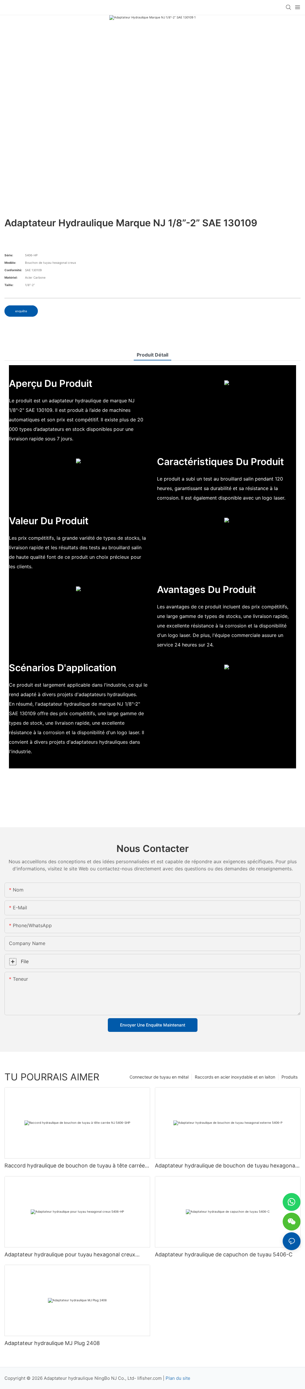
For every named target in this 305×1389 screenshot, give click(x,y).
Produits (289, 1076)
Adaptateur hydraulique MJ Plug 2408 (52, 1343)
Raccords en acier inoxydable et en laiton (235, 1076)
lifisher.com (150, 1378)
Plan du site (178, 1378)
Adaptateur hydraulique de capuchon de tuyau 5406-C (223, 1254)
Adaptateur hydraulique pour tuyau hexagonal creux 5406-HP (69, 1254)
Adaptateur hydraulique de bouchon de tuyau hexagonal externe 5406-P (225, 1166)
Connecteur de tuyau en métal (159, 1076)
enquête (21, 311)
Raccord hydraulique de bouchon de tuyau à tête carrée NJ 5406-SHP (74, 1166)
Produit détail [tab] (152, 355)
